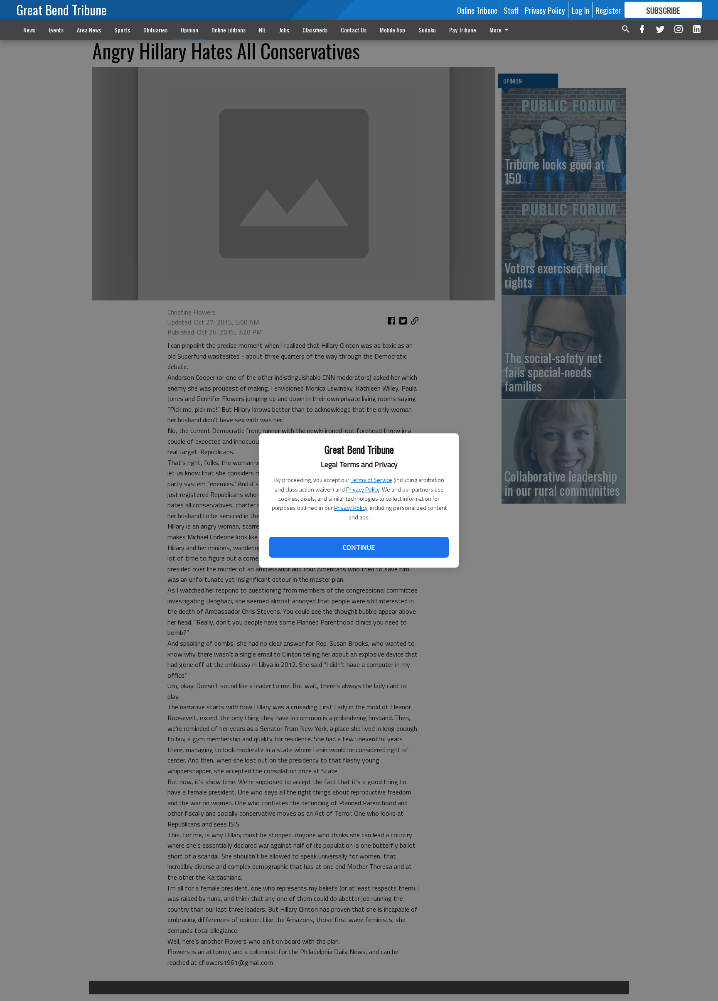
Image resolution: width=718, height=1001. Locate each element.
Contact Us (353, 29)
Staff (511, 10)
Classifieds (314, 29)
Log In (580, 10)
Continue (359, 547)
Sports (122, 29)
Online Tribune (477, 10)
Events (56, 29)
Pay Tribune (462, 29)
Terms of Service (371, 479)
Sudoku (427, 29)
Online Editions (228, 29)
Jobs (284, 29)
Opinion (189, 29)
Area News (89, 29)
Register (608, 10)
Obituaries (155, 29)
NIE (262, 29)
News (29, 29)
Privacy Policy (362, 489)
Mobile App (392, 29)
